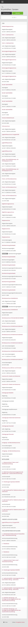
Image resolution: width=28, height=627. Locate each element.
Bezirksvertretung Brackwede (8, 245)
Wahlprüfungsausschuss (7, 26)
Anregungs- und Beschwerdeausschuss (11, 442)
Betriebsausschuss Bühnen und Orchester (11, 367)
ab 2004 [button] (14, 17)
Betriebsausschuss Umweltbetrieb (10, 298)
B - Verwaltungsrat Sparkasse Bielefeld (11, 481)
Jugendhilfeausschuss (7, 142)
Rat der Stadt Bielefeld (7, 84)
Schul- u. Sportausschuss (8, 34)
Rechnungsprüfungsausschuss (9, 51)
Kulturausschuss (6, 126)
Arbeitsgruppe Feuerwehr (8, 426)
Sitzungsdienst (20, 622)
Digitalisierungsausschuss (8, 203)
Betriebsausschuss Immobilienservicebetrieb (12, 326)
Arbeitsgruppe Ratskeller (7, 392)
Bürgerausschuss (6, 220)
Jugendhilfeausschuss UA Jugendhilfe (10, 134)
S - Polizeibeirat (5, 543)
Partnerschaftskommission (8, 117)
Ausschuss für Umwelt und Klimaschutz (11, 376)
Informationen (6, 13)
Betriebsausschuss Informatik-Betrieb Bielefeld (13, 318)
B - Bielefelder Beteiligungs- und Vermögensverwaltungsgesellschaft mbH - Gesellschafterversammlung (11, 599)
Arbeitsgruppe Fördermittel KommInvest (11, 417)
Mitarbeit (17, 13)
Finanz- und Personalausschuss (9, 178)
